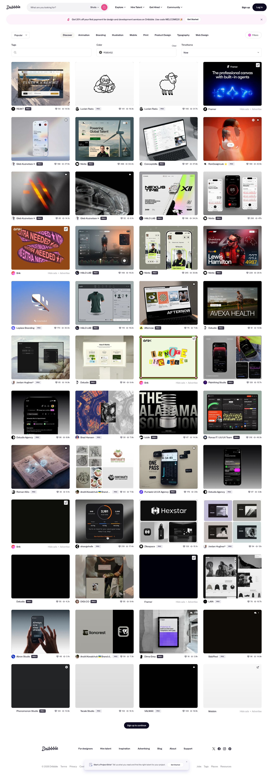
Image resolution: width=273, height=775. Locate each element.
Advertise (257, 109)
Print (145, 35)
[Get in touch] (51, 100)
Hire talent (105, 748)
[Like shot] (64, 100)
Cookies (83, 766)
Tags (13, 44)
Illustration (117, 35)
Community (173, 7)
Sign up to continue (136, 725)
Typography (183, 35)
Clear (174, 46)
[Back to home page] (13, 7)
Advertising (144, 748)
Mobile (133, 35)
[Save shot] (57, 100)
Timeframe (187, 44)
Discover (67, 35)
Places (214, 766)
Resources (225, 766)
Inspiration (124, 748)
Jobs (199, 766)
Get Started (192, 19)
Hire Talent (136, 7)
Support (188, 748)
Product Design (163, 35)
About (173, 748)
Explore (119, 7)
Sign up (246, 7)
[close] (261, 19)
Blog (159, 748)
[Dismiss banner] (186, 761)
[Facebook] (219, 748)
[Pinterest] (229, 748)
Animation (84, 35)
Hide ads (244, 109)
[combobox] (57, 7)
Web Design (202, 35)
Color (99, 44)
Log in (259, 7)
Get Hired (154, 7)
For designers (85, 748)
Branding (101, 35)
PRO (28, 109)
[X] (213, 748)
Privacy (73, 766)
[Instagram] (224, 748)
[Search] (104, 7)
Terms (64, 766)
